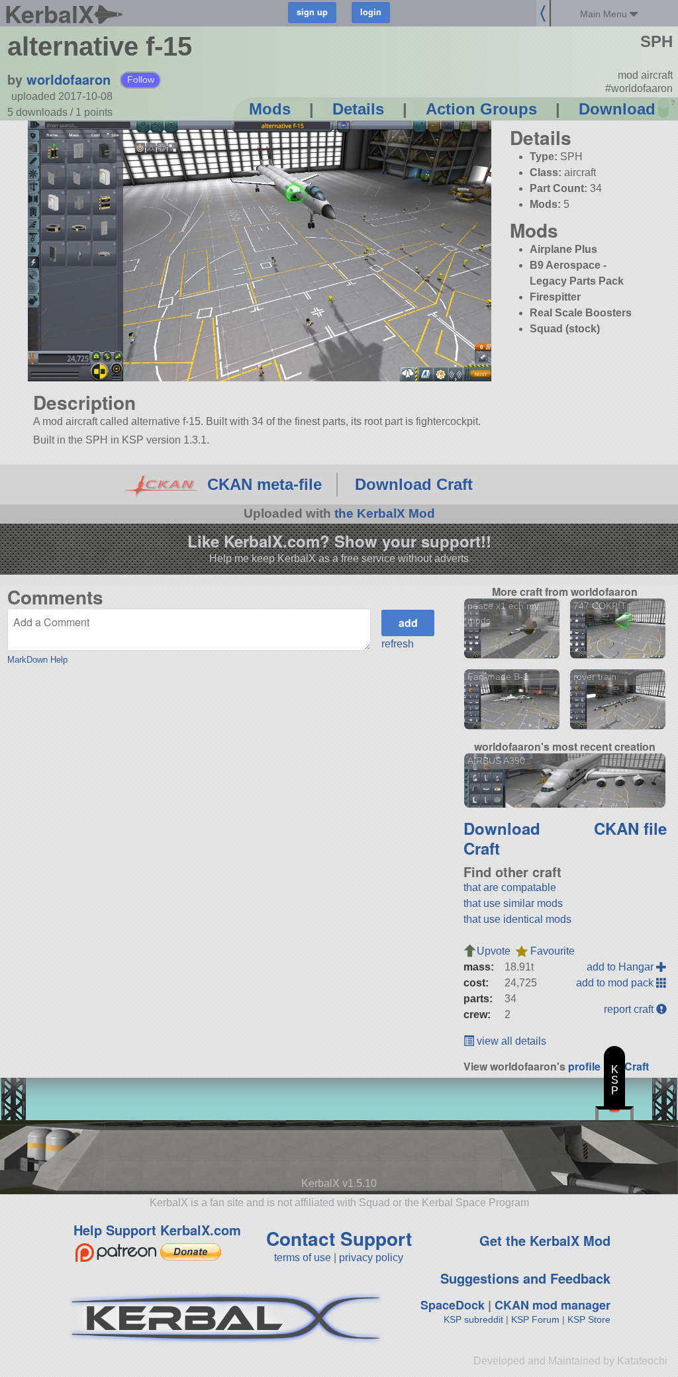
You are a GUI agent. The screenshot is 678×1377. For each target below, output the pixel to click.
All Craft (628, 1066)
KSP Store (588, 1319)
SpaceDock (452, 1304)
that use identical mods (517, 919)
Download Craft (414, 484)
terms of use (302, 1257)
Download (617, 109)
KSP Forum (535, 1319)
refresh (397, 643)
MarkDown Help (37, 660)
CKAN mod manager (552, 1304)
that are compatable (509, 887)
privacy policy (371, 1257)
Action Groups (481, 109)
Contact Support (339, 1238)
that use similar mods (513, 903)
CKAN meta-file (264, 484)
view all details (510, 1041)
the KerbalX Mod (384, 513)
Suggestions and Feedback (525, 1278)
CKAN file (630, 828)
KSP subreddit (473, 1319)
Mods (270, 109)
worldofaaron (68, 79)
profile (584, 1066)
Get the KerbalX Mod (544, 1240)
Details (358, 109)
